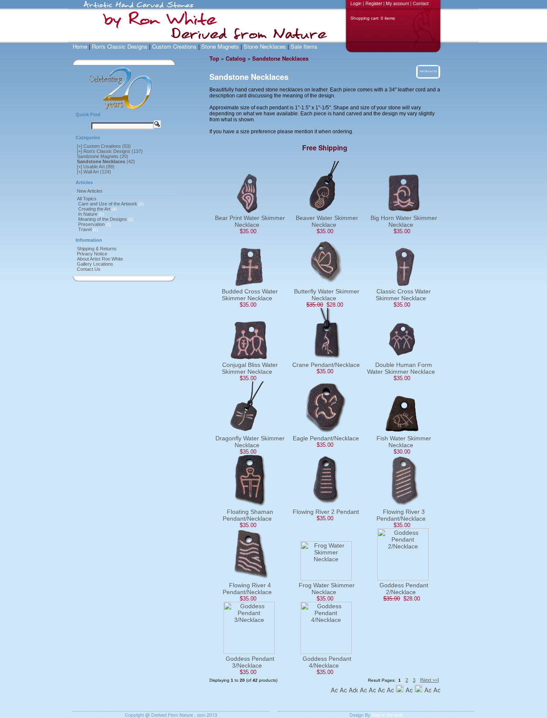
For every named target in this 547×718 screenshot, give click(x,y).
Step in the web (387, 715)
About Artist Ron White (100, 258)
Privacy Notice (92, 253)
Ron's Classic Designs (119, 46)
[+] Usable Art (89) (96, 166)
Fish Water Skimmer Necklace (403, 441)
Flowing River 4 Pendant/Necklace (247, 588)
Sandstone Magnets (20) (102, 156)
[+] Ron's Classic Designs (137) (110, 151)
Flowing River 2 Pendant (326, 511)
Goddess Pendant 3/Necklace (250, 662)
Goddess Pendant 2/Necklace (403, 588)
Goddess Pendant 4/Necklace (327, 662)
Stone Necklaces (265, 46)
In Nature (87, 214)
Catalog (236, 58)
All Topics (87, 198)
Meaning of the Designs (102, 219)
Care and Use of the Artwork (107, 203)
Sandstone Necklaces (280, 58)
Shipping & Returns (97, 248)
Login (356, 3)
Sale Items (304, 46)
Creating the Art (94, 208)
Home (80, 46)
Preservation (91, 224)
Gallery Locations (95, 264)
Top (214, 58)
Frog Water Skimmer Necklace (327, 588)
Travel (84, 229)
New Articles (90, 190)
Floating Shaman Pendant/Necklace (248, 515)
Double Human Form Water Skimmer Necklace (401, 368)
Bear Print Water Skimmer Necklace (250, 221)
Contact (421, 3)
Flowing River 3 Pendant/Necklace (401, 515)
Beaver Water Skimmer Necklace (327, 221)
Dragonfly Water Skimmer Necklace (250, 441)
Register (373, 3)
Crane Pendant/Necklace (326, 364)
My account (397, 3)
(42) (106, 161)
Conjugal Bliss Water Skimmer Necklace (250, 368)
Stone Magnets (220, 46)
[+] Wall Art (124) (94, 171)
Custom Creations (174, 46)
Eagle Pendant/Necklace (326, 438)
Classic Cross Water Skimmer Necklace (403, 295)
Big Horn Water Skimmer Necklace (404, 221)
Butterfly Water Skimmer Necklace (326, 295)
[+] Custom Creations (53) (104, 146)
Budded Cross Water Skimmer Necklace (250, 295)
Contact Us (88, 269)
